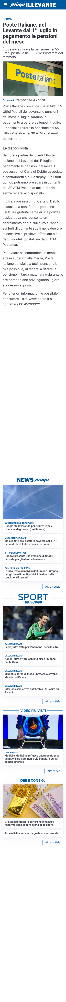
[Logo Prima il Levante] (33, 4)
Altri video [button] (53, 771)
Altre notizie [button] (52, 586)
